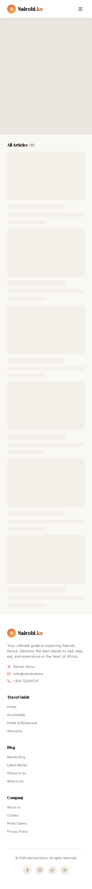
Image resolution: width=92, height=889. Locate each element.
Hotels (12, 707)
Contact (13, 815)
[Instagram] (39, 870)
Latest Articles (17, 765)
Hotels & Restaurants (22, 723)
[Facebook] (27, 870)
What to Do (15, 781)
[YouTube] (64, 870)
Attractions (15, 731)
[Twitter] (52, 870)
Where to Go (16, 773)
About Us (14, 807)
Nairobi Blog (16, 757)
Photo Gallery (17, 823)
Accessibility (16, 715)
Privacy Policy (17, 831)
